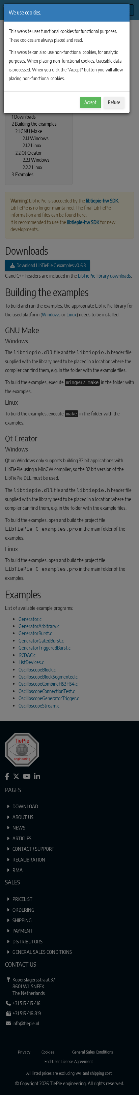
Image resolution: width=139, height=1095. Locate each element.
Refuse (114, 102)
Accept (90, 102)
